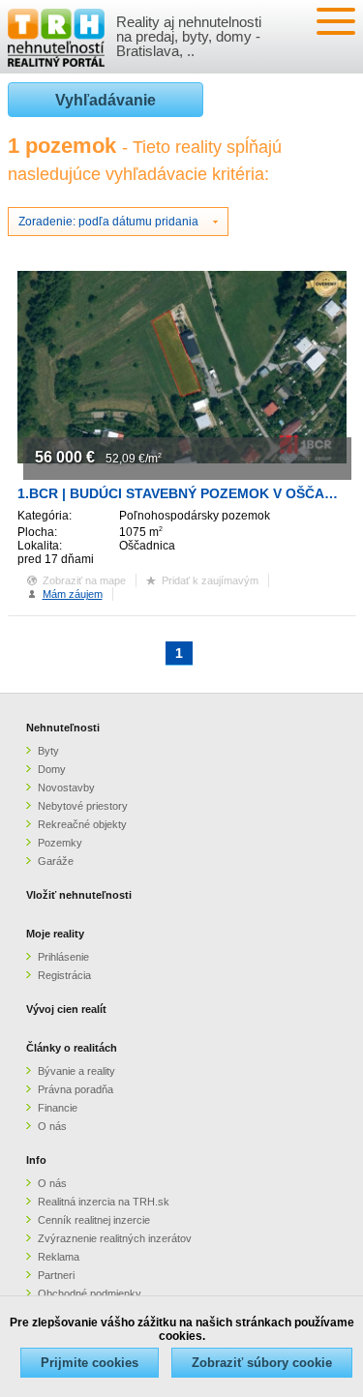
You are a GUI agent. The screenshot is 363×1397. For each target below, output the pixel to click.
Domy (52, 769)
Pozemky (60, 842)
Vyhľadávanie (105, 100)
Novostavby (66, 787)
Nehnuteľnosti (63, 727)
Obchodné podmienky (89, 1293)
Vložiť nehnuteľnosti (79, 895)
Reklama (58, 1257)
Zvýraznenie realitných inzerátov (115, 1238)
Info (36, 1160)
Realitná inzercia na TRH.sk (103, 1201)
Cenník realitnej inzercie (94, 1220)
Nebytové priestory (83, 806)
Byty (48, 751)
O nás (52, 1126)
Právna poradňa (75, 1089)
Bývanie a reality (76, 1071)
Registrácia (64, 975)
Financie (57, 1108)
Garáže (56, 861)
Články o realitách (71, 1048)
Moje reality (55, 933)
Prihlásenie (63, 957)
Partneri (56, 1275)
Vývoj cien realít (66, 1009)
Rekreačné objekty (82, 824)
